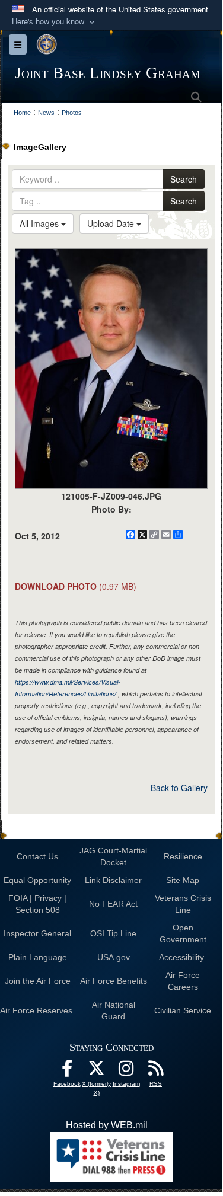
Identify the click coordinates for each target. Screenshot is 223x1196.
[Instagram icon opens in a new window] (126, 1071)
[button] (54, 21)
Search (183, 179)
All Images (40, 223)
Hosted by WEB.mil (107, 1125)
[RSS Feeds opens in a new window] (156, 1071)
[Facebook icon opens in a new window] (67, 1071)
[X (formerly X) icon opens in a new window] (97, 1071)
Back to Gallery (179, 788)
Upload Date (111, 223)
